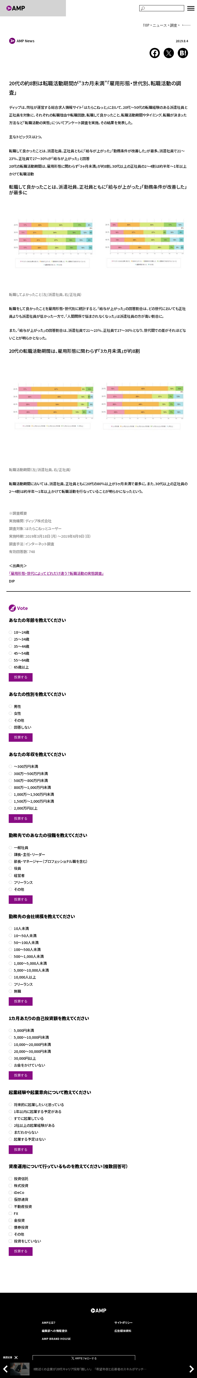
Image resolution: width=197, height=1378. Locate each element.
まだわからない (26, 1132)
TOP (146, 25)
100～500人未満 (27, 949)
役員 (17, 868)
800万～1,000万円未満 (32, 787)
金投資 (19, 1220)
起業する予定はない (29, 1139)
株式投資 (21, 1185)
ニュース (160, 25)
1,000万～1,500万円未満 (34, 794)
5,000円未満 (24, 1030)
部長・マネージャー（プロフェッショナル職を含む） (51, 861)
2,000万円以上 (25, 808)
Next (190, 1369)
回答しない (22, 727)
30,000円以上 (25, 1058)
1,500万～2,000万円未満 (34, 801)
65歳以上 (21, 667)
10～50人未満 (25, 935)
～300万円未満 (26, 766)
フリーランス (23, 882)
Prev (6, 1369)
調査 (173, 25)
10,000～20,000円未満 (32, 1044)
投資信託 (21, 1178)
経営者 (19, 875)
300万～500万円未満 (31, 773)
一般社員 (21, 847)
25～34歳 (21, 639)
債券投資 (21, 1227)
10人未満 (21, 928)
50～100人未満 (26, 942)
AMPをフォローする (85, 1358)
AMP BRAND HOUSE (56, 1339)
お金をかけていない (29, 1065)
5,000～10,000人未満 (31, 970)
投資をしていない (27, 1241)
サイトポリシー (123, 1322)
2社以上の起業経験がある (34, 1125)
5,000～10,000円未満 (31, 1037)
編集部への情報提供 (54, 1331)
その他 (19, 720)
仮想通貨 (21, 1199)
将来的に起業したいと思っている (39, 1104)
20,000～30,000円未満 (32, 1051)
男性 (17, 706)
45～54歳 (21, 653)
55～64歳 (21, 660)
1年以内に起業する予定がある (38, 1111)
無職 (17, 991)
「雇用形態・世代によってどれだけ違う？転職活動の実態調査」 (56, 573)
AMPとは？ (49, 1322)
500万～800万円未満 (31, 780)
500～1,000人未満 (29, 956)
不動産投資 (23, 1206)
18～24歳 (21, 632)
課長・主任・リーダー (29, 854)
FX (16, 1213)
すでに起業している (29, 1118)
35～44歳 (21, 646)
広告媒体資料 (122, 1331)
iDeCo (19, 1192)
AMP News (25, 40)
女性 (17, 713)
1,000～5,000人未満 (30, 963)
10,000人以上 (25, 977)
